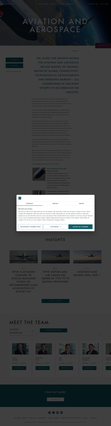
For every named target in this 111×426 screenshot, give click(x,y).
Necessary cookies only (30, 226)
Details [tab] (55, 203)
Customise (54, 226)
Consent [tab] (29, 203)
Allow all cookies (80, 226)
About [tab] (81, 203)
